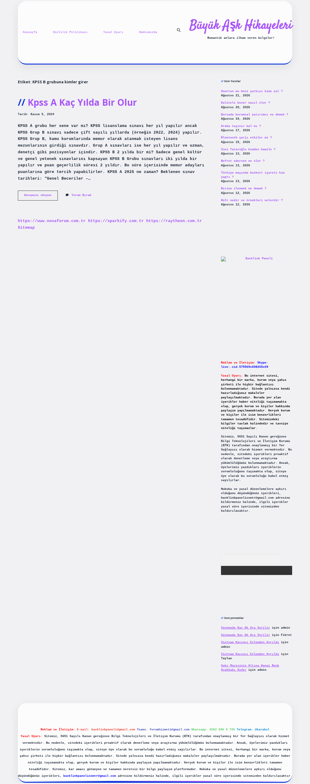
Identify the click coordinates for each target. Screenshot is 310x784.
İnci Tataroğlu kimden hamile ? (248, 149)
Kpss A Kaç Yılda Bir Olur (82, 102)
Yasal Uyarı (113, 32)
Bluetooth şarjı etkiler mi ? (246, 137)
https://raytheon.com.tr (174, 221)
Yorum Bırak (81, 195)
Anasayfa (30, 32)
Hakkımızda (148, 32)
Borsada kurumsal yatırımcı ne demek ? (254, 114)
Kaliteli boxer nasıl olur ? (245, 103)
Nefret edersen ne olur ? (243, 161)
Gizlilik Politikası (70, 32)
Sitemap (26, 227)
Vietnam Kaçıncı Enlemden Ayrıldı (250, 642)
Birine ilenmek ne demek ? (243, 188)
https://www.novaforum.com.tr (52, 221)
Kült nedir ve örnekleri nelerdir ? (252, 200)
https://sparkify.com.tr (116, 221)
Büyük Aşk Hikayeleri (241, 26)
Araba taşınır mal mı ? (241, 126)
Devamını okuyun (41, 196)
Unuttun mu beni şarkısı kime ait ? (252, 91)
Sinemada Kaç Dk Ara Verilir (245, 628)
